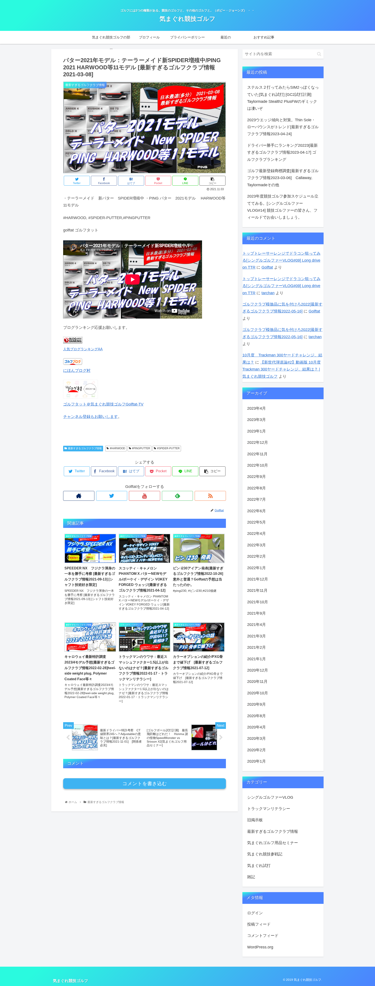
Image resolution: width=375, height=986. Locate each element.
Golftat (267, 267)
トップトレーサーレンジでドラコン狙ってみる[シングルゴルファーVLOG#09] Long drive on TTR (281, 260)
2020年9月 (256, 704)
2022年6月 (256, 511)
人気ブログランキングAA (83, 349)
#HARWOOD (117, 448)
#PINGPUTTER (141, 448)
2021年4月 (256, 624)
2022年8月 (256, 488)
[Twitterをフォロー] (111, 496)
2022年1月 (256, 567)
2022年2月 (256, 556)
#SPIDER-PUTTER (168, 448)
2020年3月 (256, 738)
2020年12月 (257, 670)
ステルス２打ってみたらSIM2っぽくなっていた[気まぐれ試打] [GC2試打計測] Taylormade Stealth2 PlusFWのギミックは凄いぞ (283, 98)
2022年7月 (256, 499)
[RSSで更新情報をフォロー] (210, 496)
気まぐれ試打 (259, 865)
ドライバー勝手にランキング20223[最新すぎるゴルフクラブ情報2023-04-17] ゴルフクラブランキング (282, 152)
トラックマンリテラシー (268, 808)
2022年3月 (256, 545)
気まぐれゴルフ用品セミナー (272, 843)
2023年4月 (256, 408)
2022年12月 (257, 442)
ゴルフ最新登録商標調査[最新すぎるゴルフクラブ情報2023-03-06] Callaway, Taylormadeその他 (283, 178)
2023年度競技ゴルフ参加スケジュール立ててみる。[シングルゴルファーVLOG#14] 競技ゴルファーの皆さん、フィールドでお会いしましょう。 (282, 206)
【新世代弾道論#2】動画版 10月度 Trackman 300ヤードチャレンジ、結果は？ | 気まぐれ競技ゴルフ (281, 369)
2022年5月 (256, 522)
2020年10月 (257, 693)
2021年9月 (256, 613)
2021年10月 (257, 602)
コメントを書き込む (144, 783)
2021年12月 (257, 579)
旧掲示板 (255, 820)
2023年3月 (256, 419)
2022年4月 (256, 533)
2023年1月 (256, 431)
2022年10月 (257, 465)
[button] (319, 54)
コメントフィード (262, 935)
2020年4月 (256, 727)
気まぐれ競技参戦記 (264, 854)
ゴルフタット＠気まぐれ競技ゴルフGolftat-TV (103, 404)
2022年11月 (257, 454)
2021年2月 (256, 647)
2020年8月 (256, 715)
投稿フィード (259, 924)
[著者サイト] (78, 496)
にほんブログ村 (76, 370)
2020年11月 (257, 681)
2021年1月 (256, 659)
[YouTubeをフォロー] (144, 496)
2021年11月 (257, 590)
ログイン (255, 913)
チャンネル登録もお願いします (90, 416)
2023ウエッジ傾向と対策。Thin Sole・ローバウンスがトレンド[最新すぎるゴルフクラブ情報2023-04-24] (283, 127)
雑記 (251, 877)
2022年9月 (256, 476)
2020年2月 (256, 750)
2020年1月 (256, 761)
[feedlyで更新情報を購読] (177, 496)
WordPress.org (260, 947)
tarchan (268, 293)
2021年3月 (256, 636)
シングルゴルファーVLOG (270, 797)
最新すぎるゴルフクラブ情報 (85, 448)
